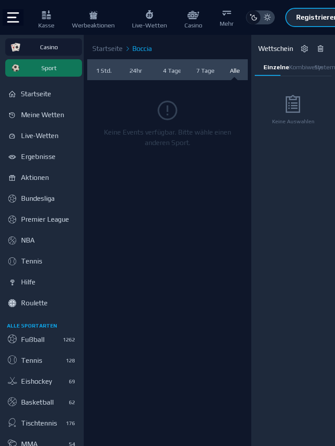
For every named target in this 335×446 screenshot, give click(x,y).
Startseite (107, 48)
